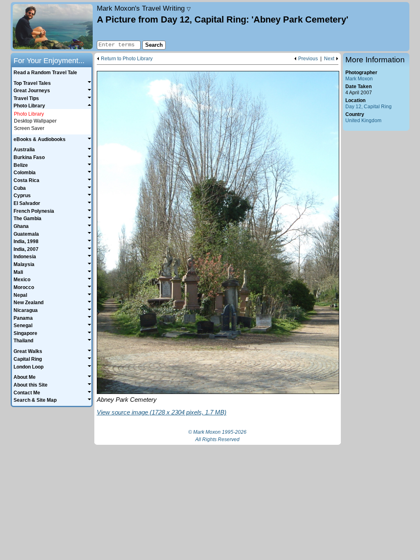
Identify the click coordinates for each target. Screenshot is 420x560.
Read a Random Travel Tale (45, 72)
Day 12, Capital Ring (368, 106)
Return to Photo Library (127, 58)
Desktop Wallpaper (35, 121)
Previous (308, 58)
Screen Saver (29, 128)
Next (329, 58)
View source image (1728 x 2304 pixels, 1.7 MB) (161, 412)
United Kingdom (363, 120)
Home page (53, 26)
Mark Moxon (359, 79)
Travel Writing (144, 8)
